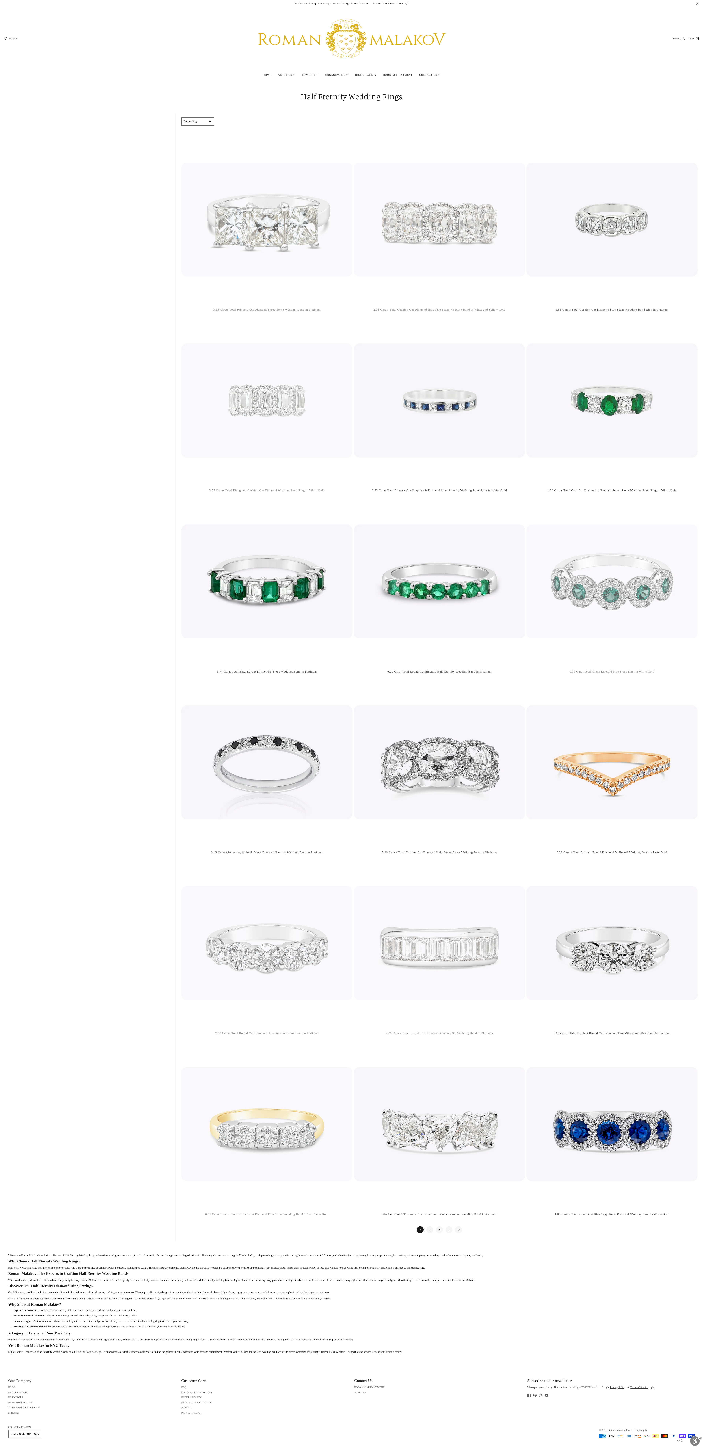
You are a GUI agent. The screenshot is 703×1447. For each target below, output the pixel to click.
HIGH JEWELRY (366, 74)
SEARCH (186, 1407)
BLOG (11, 1387)
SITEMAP (13, 1412)
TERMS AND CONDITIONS (23, 1407)
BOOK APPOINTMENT (398, 74)
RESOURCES (15, 1397)
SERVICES (360, 1392)
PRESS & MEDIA (18, 1392)
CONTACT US (428, 74)
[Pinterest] (535, 1395)
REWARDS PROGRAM (21, 1402)
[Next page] (458, 1229)
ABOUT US (285, 74)
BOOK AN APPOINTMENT (369, 1387)
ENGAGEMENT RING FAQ (196, 1392)
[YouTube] (546, 1395)
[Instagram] (540, 1395)
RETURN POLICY (191, 1397)
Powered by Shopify (636, 1430)
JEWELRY (308, 74)
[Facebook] (529, 1395)
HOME (267, 74)
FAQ (183, 1387)
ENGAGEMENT (335, 74)
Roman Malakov (16, 1339)
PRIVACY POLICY (191, 1412)
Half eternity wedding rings (22, 1267)
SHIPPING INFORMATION (196, 1402)
